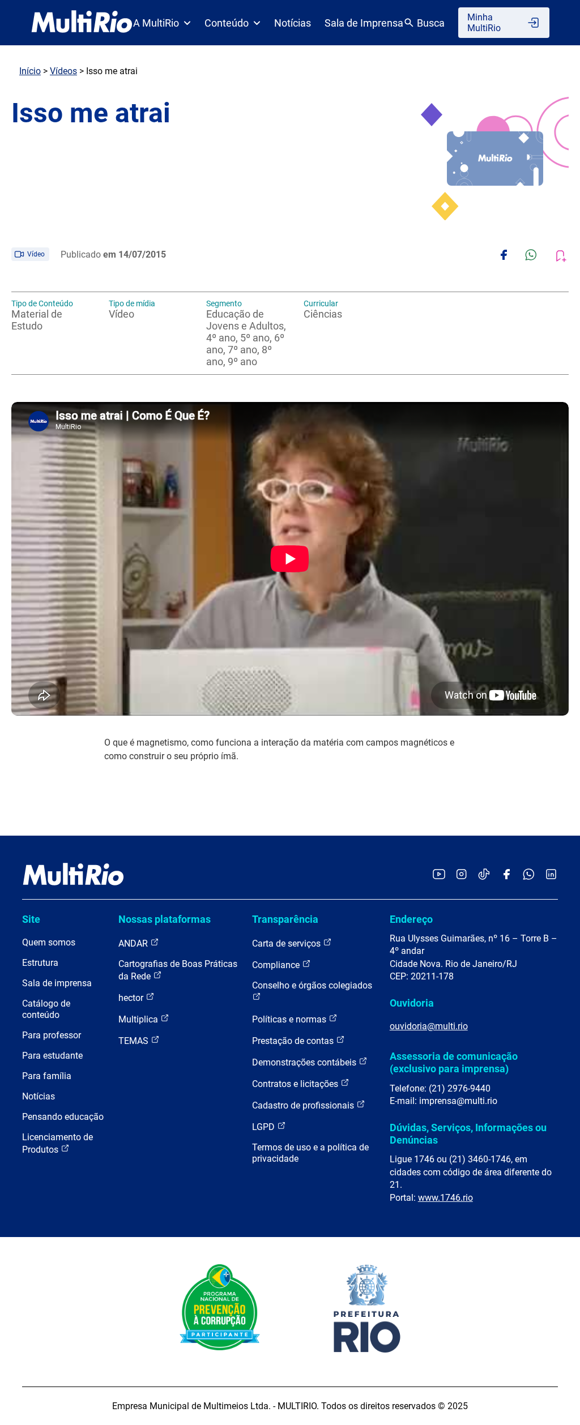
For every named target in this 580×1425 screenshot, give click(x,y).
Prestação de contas (294, 1040)
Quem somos (48, 942)
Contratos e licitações (296, 1084)
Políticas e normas (290, 1019)
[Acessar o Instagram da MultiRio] (461, 875)
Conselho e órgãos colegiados (312, 985)
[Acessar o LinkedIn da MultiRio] (551, 875)
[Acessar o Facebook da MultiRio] (506, 875)
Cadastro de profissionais (304, 1105)
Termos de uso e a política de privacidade (310, 1153)
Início (30, 71)
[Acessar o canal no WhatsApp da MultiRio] (529, 875)
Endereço (411, 919)
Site (31, 919)
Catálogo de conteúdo (46, 1009)
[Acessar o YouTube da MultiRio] (439, 875)
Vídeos (63, 71)
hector (132, 997)
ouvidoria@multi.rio (429, 1026)
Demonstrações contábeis (305, 1062)
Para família (46, 1076)
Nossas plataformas (164, 919)
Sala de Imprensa (364, 23)
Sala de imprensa (57, 983)
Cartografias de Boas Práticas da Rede (177, 970)
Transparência (285, 919)
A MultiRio (156, 23)
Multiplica (139, 1019)
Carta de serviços (287, 943)
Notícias (292, 23)
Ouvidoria (412, 1003)
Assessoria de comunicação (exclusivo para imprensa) (454, 1062)
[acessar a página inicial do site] (82, 22)
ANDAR (134, 943)
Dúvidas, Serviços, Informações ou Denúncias (468, 1134)
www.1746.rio (445, 1197)
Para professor (51, 1035)
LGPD (264, 1127)
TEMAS (134, 1040)
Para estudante (52, 1055)
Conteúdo (226, 23)
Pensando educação (63, 1116)
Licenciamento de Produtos (57, 1143)
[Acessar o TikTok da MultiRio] (484, 875)
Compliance (277, 965)
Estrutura (40, 962)
